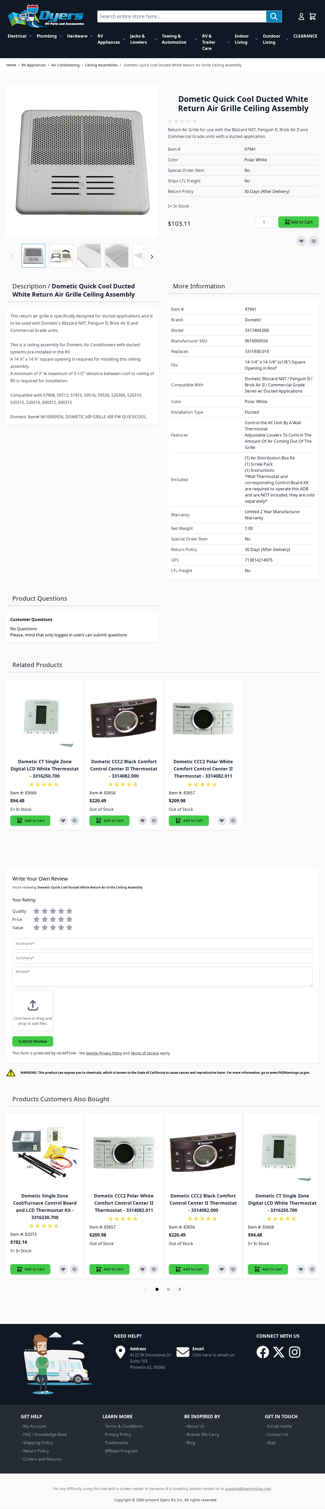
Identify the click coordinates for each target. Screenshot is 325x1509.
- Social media (278, 1426)
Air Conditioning (65, 65)
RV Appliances (109, 39)
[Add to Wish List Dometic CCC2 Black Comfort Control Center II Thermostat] (142, 820)
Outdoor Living (271, 39)
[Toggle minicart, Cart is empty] (313, 16)
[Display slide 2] (168, 1289)
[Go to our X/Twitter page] (278, 1352)
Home (11, 65)
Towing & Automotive (174, 39)
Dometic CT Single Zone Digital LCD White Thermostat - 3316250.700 (45, 768)
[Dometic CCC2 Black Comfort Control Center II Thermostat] (123, 718)
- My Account (33, 1426)
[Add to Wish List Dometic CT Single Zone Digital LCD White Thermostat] (63, 820)
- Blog (189, 1442)
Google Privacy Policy (104, 1053)
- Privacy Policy (117, 1434)
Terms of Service (145, 1053)
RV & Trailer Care (208, 42)
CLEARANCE (305, 36)
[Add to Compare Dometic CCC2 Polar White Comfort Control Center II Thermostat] (233, 820)
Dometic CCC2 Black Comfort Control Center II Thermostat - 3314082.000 (123, 768)
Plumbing (47, 36)
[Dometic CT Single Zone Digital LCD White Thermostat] (44, 718)
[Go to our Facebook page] (262, 1352)
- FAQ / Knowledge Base (44, 1434)
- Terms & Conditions (123, 1426)
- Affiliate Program (120, 1451)
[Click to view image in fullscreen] (81, 162)
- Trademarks (115, 1442)
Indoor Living (242, 39)
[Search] (274, 16)
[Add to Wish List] (301, 241)
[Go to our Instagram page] (294, 1352)
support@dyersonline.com (248, 1488)
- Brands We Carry (201, 1434)
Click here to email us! (213, 1355)
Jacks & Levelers (138, 39)
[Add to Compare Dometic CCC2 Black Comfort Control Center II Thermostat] (154, 820)
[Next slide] (179, 1289)
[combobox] (182, 16)
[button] (183, 121)
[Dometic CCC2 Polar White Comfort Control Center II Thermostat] (203, 718)
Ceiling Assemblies (101, 65)
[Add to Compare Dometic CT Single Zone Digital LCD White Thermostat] (74, 820)
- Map (270, 1442)
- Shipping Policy (37, 1442)
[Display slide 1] (157, 1289)
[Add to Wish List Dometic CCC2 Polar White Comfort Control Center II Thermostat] (221, 820)
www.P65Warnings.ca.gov (289, 1072)
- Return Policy (35, 1451)
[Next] (151, 257)
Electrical (17, 36)
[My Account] (301, 16)
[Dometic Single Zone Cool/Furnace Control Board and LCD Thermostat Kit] (44, 1152)
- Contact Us (277, 1434)
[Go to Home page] (45, 16)
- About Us (194, 1426)
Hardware (77, 36)
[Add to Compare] (314, 241)
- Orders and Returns (41, 1459)
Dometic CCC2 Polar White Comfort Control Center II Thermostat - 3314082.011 (203, 768)
